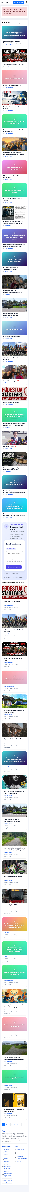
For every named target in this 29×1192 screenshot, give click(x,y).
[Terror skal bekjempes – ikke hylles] (14, 58)
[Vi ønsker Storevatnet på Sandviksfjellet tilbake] (14, 262)
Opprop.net (5, 2)
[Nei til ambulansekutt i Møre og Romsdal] (14, 101)
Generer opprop (15, 567)
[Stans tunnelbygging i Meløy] (14, 330)
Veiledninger (6, 1147)
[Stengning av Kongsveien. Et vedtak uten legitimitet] (14, 124)
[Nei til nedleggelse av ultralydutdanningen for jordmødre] (14, 485)
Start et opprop (18, 2)
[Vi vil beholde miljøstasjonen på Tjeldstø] (14, 193)
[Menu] (26, 2)
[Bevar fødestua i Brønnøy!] (14, 396)
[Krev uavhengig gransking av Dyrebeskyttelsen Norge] (14, 462)
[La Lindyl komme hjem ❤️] (14, 375)
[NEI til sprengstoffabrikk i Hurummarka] (14, 170)
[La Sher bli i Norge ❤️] (14, 440)
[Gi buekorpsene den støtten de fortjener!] (14, 352)
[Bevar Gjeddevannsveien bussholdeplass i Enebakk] (14, 308)
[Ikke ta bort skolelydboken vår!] (14, 79)
